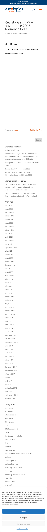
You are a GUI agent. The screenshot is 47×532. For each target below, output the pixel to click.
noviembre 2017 (11, 370)
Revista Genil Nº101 (12, 150)
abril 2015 (8, 391)
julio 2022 (8, 268)
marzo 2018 (9, 356)
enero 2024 (9, 244)
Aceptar (23, 511)
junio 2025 (9, 219)
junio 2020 (9, 300)
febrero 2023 (9, 261)
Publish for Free (36, 130)
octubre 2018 (10, 339)
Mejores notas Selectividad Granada (18, 453)
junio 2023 (9, 254)
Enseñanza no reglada (13, 436)
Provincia (8, 478)
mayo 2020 (9, 304)
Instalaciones (10, 450)
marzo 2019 (9, 325)
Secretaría (8, 485)
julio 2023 (8, 251)
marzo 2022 (9, 275)
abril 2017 (8, 381)
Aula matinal (32, 196)
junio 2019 (9, 318)
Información (9, 446)
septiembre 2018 (11, 342)
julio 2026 (8, 205)
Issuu (16, 130)
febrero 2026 (9, 216)
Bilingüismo (9, 422)
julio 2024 (8, 233)
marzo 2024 (9, 240)
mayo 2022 (9, 272)
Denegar (23, 517)
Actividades (9, 411)
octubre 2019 (10, 314)
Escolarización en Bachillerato (16, 190)
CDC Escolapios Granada (14, 429)
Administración (10, 415)
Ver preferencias (23, 524)
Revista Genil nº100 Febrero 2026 (17, 169)
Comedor (8, 432)
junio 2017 (9, 377)
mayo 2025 (9, 223)
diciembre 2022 (11, 265)
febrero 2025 (9, 230)
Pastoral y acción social (13, 467)
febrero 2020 (9, 311)
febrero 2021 (9, 297)
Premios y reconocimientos (15, 474)
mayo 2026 (9, 209)
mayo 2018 (9, 349)
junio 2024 (9, 237)
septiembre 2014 (11, 395)
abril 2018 (8, 353)
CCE (6, 425)
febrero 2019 (9, 328)
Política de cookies (22, 529)
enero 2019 (9, 332)
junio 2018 (9, 346)
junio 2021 (9, 290)
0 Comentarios (21, 33)
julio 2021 (8, 286)
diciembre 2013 (11, 398)
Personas (8, 471)
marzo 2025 (9, 226)
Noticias (8, 457)
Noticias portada (11, 460)
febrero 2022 (9, 279)
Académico (9, 408)
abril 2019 (8, 321)
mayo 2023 (9, 258)
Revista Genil (10, 33)
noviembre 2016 (11, 388)
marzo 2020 (9, 307)
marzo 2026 (9, 212)
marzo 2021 (9, 293)
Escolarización (10, 439)
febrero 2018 (9, 360)
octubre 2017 (10, 374)
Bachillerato (9, 418)
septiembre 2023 (11, 247)
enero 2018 (9, 363)
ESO (6, 443)
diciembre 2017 (11, 367)
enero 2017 (9, 384)
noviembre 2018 (11, 335)
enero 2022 (9, 282)
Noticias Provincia (11, 464)
